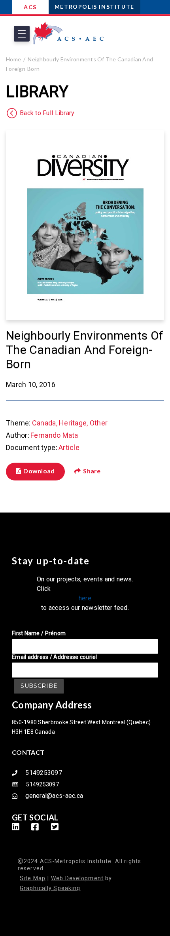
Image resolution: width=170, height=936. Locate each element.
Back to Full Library (47, 113)
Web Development (77, 878)
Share (91, 471)
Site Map (32, 878)
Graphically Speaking (50, 888)
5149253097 (43, 773)
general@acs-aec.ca (54, 795)
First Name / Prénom (39, 633)
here (85, 598)
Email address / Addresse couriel (54, 657)
